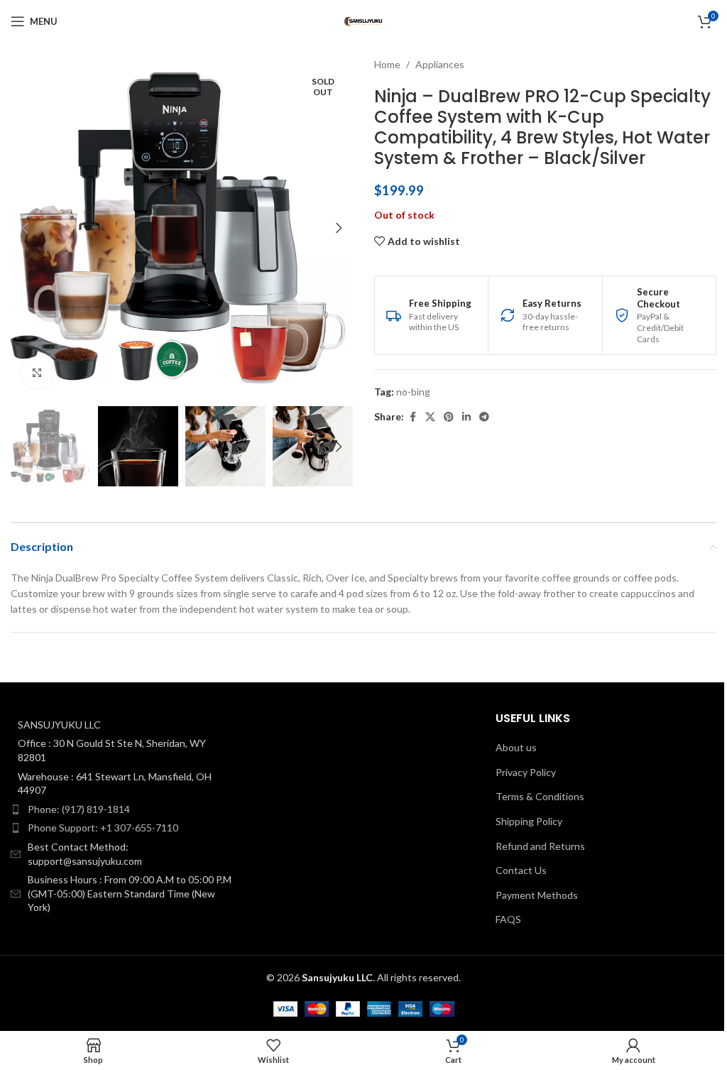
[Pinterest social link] (448, 417)
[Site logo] (363, 20)
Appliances (439, 64)
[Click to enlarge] (37, 372)
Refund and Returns (540, 846)
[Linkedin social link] (466, 417)
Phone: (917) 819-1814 (79, 809)
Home (387, 64)
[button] (25, 228)
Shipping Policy (529, 821)
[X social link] (430, 417)
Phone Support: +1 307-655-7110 (103, 827)
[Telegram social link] (484, 417)
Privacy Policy (526, 772)
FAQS (508, 919)
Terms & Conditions (540, 796)
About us (516, 747)
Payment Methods (537, 895)
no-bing (413, 392)
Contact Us (521, 870)
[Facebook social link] (412, 417)
